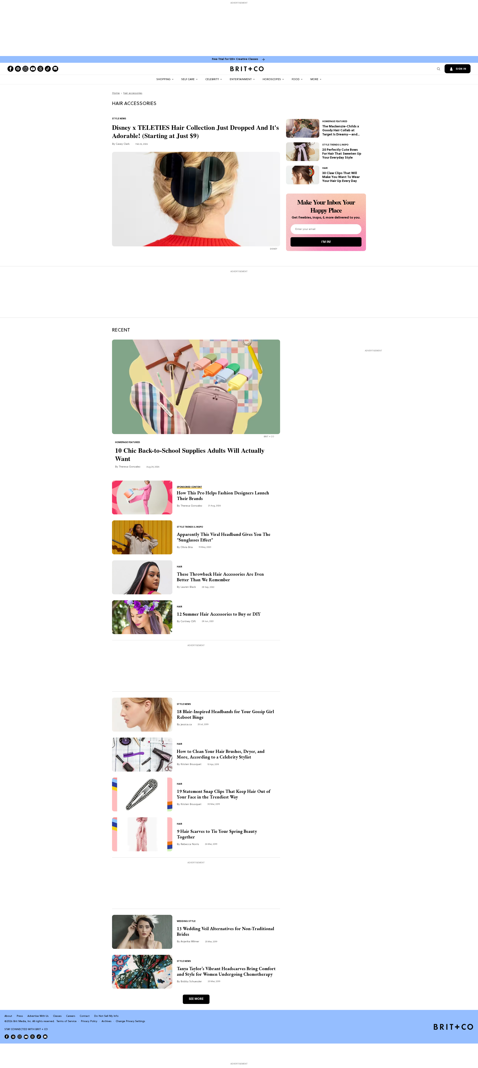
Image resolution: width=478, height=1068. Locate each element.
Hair (325, 168)
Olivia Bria (187, 547)
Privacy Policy (89, 1021)
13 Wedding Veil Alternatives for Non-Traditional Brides (225, 931)
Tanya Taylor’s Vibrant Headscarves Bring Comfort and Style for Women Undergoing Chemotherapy (226, 971)
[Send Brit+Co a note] (55, 69)
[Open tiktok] (48, 69)
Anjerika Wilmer (190, 941)
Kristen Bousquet (191, 764)
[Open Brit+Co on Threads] (32, 1036)
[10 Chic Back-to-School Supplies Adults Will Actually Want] (196, 387)
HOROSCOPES (272, 79)
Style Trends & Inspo (335, 145)
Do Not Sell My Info (106, 1016)
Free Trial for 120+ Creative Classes (235, 59)
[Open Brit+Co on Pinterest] (13, 1036)
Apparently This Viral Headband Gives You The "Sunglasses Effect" (223, 537)
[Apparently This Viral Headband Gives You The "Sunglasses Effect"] (142, 537)
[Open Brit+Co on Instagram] (19, 1036)
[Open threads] (40, 69)
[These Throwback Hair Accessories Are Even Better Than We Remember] (142, 577)
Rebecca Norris (190, 844)
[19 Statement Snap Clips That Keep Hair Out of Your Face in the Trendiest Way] (142, 795)
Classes (57, 1016)
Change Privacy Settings (130, 1021)
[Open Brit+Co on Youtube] (26, 1036)
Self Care (188, 79)
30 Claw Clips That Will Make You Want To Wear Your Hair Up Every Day (341, 177)
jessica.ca (186, 724)
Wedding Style (186, 921)
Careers (70, 1016)
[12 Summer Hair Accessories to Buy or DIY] (142, 617)
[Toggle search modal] (439, 69)
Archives (106, 1021)
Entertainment (241, 79)
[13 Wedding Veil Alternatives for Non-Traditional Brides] (142, 932)
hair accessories (132, 93)
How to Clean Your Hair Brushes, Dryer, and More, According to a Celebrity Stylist (221, 754)
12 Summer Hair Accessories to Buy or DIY (219, 614)
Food (295, 79)
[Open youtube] (33, 69)
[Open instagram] (25, 69)
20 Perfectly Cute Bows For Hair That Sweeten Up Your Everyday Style (341, 154)
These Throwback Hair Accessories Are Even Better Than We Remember (220, 577)
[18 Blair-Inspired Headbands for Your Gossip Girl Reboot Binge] (142, 715)
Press (20, 1016)
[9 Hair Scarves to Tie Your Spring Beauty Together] (142, 834)
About (8, 1016)
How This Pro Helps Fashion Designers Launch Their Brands (223, 495)
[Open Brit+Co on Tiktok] (39, 1036)
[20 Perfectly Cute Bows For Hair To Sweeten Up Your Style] (302, 152)
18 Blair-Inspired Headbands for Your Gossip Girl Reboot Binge (225, 714)
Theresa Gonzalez (129, 466)
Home (116, 93)
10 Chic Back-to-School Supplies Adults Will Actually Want (190, 454)
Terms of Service (66, 1021)
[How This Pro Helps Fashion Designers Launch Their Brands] (142, 498)
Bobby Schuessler (191, 981)
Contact (85, 1016)
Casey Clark (123, 144)
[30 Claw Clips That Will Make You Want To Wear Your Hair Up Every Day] (302, 175)
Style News (119, 118)
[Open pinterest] (18, 69)
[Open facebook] (10, 69)
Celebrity (212, 79)
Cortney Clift (188, 621)
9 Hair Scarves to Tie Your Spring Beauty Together (217, 834)
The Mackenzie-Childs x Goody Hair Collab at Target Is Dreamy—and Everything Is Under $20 (340, 131)
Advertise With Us (38, 1016)
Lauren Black (188, 587)
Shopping (163, 79)
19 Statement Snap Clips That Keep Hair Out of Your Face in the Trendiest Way (223, 794)
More (314, 79)
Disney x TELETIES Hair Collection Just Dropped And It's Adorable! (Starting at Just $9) (195, 131)
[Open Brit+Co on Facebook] (6, 1036)
